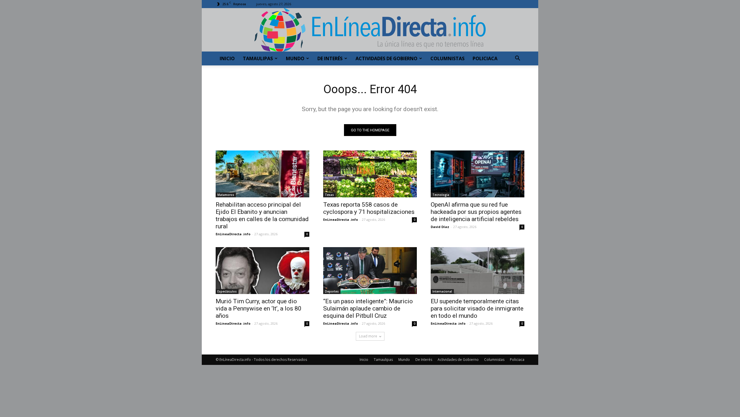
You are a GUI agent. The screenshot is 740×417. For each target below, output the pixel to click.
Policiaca (485, 58)
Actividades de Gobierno (386, 58)
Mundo (295, 58)
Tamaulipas (258, 58)
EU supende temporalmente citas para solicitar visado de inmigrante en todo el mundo (477, 308)
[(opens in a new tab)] (370, 173)
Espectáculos (227, 291)
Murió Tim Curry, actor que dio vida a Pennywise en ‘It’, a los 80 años (258, 308)
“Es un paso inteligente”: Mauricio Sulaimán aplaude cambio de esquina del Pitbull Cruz (368, 308)
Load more (368, 336)
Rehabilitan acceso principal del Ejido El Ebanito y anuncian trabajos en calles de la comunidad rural (262, 215)
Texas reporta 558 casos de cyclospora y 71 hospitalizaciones (369, 208)
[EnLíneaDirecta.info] (370, 30)
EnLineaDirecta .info (233, 234)
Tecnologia (440, 195)
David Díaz (440, 227)
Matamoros (225, 195)
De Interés (330, 58)
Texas (329, 195)
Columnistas (447, 58)
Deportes (332, 291)
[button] (517, 59)
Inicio (227, 58)
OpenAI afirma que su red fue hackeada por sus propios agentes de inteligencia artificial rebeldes (476, 212)
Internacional (442, 291)
